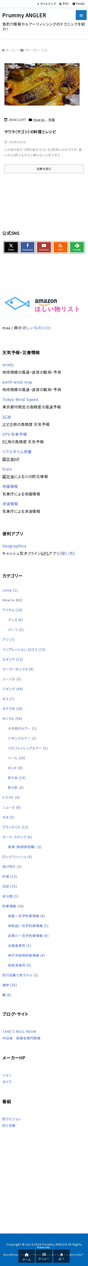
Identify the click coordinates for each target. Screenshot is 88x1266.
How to (39, 119)
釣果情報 (13, 906)
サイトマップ (48, 4)
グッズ (15, 619)
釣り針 (16, 787)
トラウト (11, 797)
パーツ (16, 629)
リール (16, 758)
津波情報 (10, 503)
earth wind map (17, 382)
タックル (12, 718)
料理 (52, 119)
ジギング (12, 688)
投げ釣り (11, 866)
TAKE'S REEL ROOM (19, 1031)
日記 (9, 886)
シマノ (6, 1075)
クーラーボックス (18, 669)
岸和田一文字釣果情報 (28, 925)
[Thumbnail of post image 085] (43, 87)
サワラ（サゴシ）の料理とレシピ (30, 131)
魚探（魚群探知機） (25, 846)
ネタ (8, 817)
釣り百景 (9, 1125)
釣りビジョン (11, 1119)
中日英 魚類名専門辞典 (21, 1038)
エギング (12, 659)
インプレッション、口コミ (24, 649)
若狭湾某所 (19, 965)
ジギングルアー (22, 738)
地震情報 (10, 486)
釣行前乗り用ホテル (20, 975)
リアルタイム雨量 (16, 451)
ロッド (15, 767)
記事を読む (44, 169)
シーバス (11, 679)
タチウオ (12, 708)
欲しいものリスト (37, 327)
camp (10, 590)
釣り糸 (17, 777)
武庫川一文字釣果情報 (28, 935)
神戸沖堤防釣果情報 (26, 955)
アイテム (12, 610)
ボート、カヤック (17, 837)
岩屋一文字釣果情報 (26, 915)
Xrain (7, 469)
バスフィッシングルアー (28, 748)
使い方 (67, 553)
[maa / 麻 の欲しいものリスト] (41, 304)
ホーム (10, 50)
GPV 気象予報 (14, 434)
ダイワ (6, 1081)
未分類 (10, 896)
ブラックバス (15, 827)
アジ (8, 639)
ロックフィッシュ (17, 856)
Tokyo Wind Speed (20, 399)
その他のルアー (22, 728)
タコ (8, 698)
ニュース (11, 807)
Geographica (14, 546)
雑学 (9, 985)
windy (8, 364)
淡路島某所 (19, 945)
